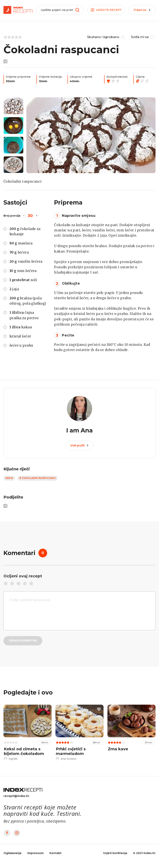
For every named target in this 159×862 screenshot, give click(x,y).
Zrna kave (118, 749)
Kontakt (55, 853)
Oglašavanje (12, 853)
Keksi (9, 478)
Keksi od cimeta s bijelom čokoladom (24, 751)
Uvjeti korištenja (115, 853)
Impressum (35, 853)
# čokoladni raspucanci (37, 478)
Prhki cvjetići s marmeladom (71, 751)
